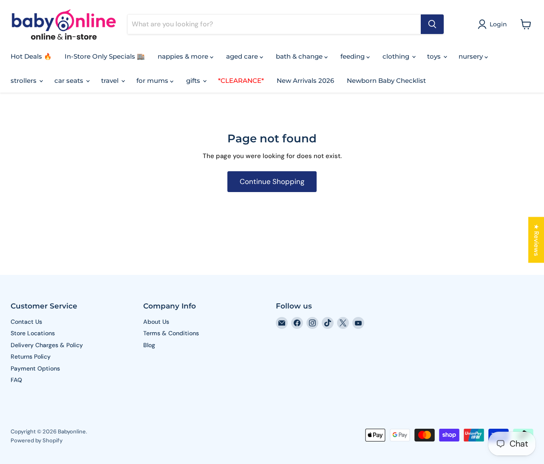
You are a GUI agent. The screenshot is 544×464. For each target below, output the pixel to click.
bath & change (300, 56)
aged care (243, 56)
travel (110, 80)
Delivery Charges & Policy (47, 345)
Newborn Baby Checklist (386, 80)
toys (434, 56)
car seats (69, 80)
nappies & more (184, 56)
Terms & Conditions (171, 333)
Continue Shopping (272, 181)
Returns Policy (31, 356)
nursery (471, 56)
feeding (353, 56)
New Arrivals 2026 (305, 80)
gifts (194, 80)
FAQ (16, 380)
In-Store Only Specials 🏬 (105, 56)
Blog (149, 345)
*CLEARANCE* (241, 80)
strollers (24, 80)
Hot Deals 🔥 (31, 56)
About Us (156, 321)
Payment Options (35, 368)
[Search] (432, 24)
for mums (153, 80)
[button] (494, 24)
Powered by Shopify (36, 440)
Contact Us (26, 321)
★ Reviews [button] (536, 240)
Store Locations (33, 333)
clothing (396, 56)
